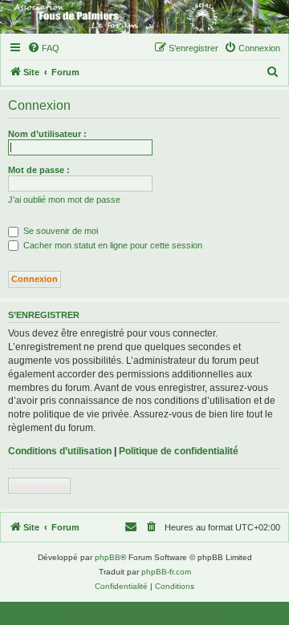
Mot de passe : (39, 170)
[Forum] (144, 17)
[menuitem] (43, 48)
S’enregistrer (39, 485)
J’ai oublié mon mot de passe (64, 199)
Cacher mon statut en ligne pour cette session (111, 245)
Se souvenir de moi (59, 231)
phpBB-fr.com (166, 571)
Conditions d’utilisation (60, 451)
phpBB (107, 557)
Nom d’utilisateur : (47, 134)
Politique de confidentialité (178, 451)
